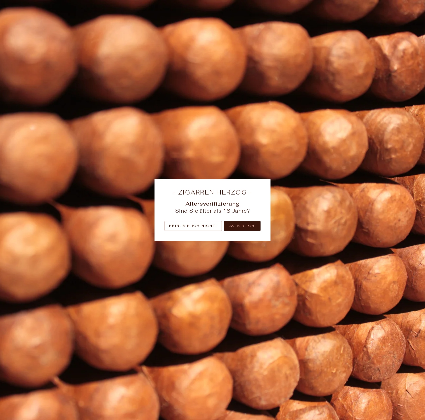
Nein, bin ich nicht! (193, 226)
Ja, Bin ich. (242, 226)
